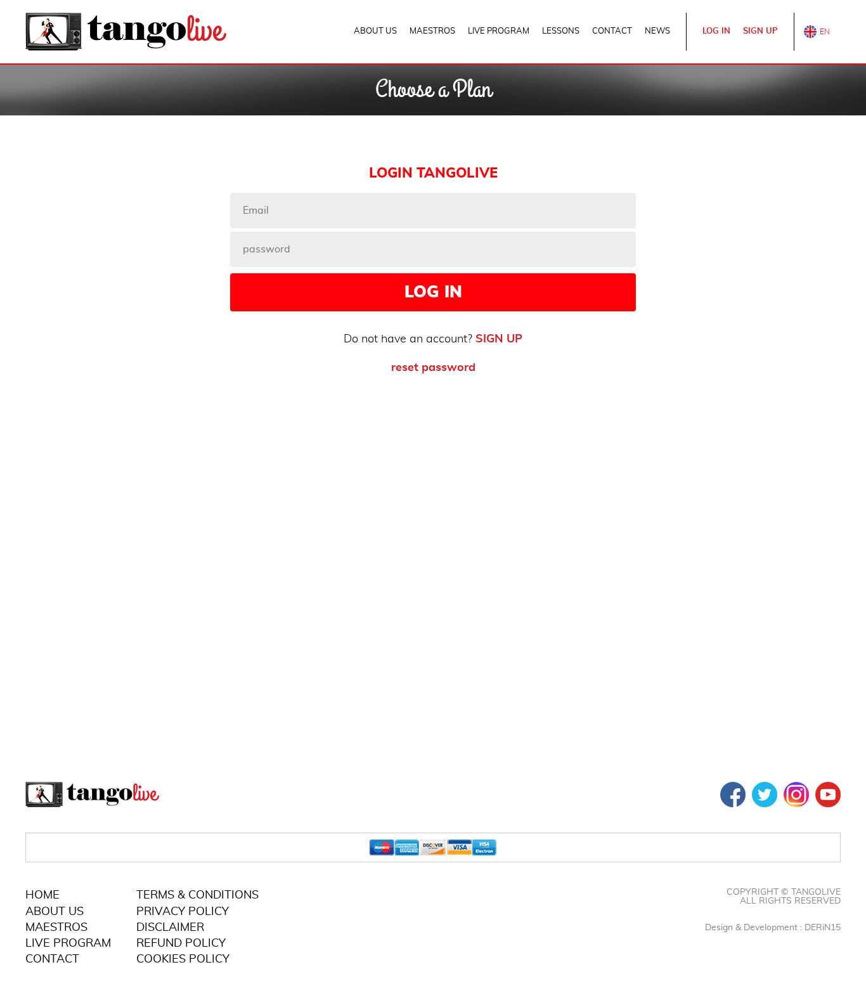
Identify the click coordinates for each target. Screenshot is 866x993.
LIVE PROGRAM (498, 31)
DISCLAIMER (170, 927)
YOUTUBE (828, 794)
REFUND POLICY (181, 943)
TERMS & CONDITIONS (197, 895)
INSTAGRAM (796, 794)
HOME (42, 895)
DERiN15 (823, 927)
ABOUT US (375, 31)
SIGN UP (760, 31)
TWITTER (764, 794)
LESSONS (560, 31)
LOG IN (716, 31)
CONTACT (612, 31)
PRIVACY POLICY (182, 912)
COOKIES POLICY (182, 959)
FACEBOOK (733, 794)
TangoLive (125, 32)
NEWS (657, 31)
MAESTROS (432, 31)
